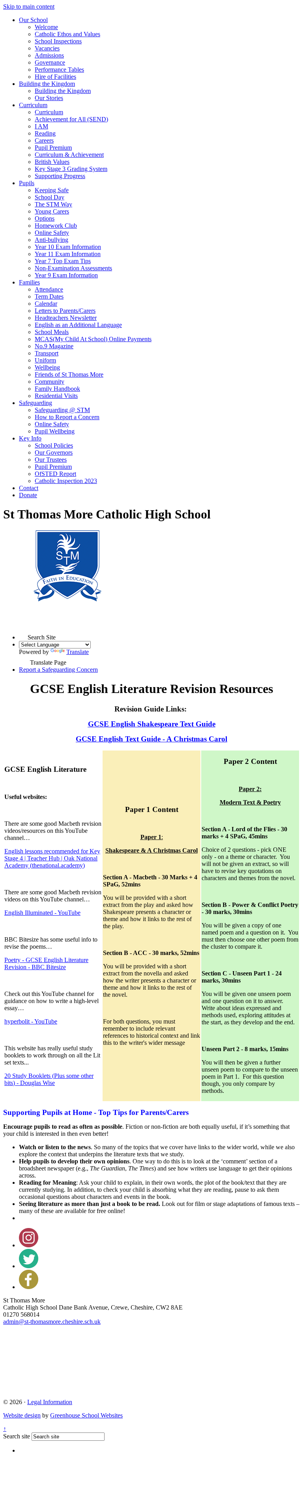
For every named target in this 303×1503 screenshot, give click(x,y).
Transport (46, 353)
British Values (52, 161)
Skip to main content (28, 6)
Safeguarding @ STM (62, 410)
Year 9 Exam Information (66, 275)
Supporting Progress (60, 176)
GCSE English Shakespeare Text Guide (151, 724)
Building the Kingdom (47, 83)
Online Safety (52, 232)
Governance (50, 62)
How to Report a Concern (67, 417)
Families (29, 282)
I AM (41, 126)
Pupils (26, 183)
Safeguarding (35, 402)
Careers (44, 140)
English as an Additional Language (78, 324)
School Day (49, 197)
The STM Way (53, 204)
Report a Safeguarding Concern (58, 669)
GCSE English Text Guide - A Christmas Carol (151, 739)
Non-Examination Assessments (73, 268)
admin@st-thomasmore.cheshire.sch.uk (52, 1321)
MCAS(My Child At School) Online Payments (93, 339)
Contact (28, 488)
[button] (23, 635)
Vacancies (47, 48)
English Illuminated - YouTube (42, 912)
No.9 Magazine (54, 346)
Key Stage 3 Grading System (71, 168)
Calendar (46, 303)
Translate (77, 651)
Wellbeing (47, 367)
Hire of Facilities (55, 76)
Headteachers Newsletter (66, 317)
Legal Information (49, 1402)
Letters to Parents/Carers (65, 310)
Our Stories (49, 98)
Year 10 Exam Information (68, 246)
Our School (33, 20)
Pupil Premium (53, 147)
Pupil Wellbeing (55, 431)
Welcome (46, 27)
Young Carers (52, 211)
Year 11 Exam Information (68, 254)
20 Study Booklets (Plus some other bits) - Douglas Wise (49, 1079)
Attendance (49, 289)
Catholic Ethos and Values (67, 34)
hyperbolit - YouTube (30, 1021)
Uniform (45, 360)
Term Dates (49, 296)
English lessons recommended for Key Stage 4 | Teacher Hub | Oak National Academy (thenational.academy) (52, 858)
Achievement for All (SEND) (71, 119)
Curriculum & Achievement (69, 154)
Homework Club (56, 225)
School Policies (54, 445)
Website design (22, 1415)
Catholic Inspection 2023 (66, 480)
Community (49, 381)
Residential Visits (56, 395)
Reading (45, 133)
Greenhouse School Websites (86, 1415)
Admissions (49, 55)
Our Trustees (51, 459)
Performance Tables (59, 69)
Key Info (30, 438)
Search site (16, 1436)
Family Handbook (57, 388)
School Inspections (58, 41)
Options (44, 218)
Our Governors (54, 452)
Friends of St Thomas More (69, 374)
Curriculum (33, 105)
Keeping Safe (52, 190)
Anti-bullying (51, 239)
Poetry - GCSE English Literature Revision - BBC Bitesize (46, 963)
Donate (28, 495)
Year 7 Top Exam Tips (63, 261)
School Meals (52, 332)
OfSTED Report (55, 473)
